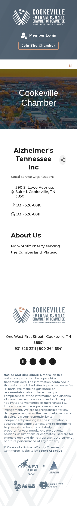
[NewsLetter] (52, 361)
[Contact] (23, 361)
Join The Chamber (38, 45)
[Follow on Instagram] (42, 361)
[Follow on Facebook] (33, 361)
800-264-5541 (50, 349)
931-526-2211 (25, 349)
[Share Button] (62, 160)
